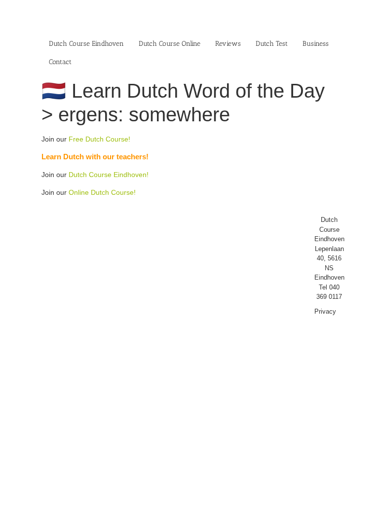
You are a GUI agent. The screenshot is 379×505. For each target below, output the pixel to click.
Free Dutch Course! (99, 139)
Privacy (325, 311)
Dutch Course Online (169, 43)
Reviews (228, 43)
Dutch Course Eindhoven (86, 43)
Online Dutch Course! (102, 192)
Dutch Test (272, 43)
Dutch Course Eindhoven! (109, 175)
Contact (60, 62)
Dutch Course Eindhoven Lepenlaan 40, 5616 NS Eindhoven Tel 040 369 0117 (329, 258)
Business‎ (316, 43)
